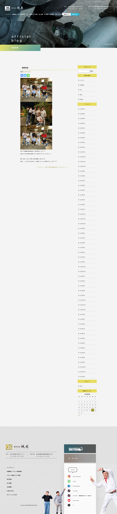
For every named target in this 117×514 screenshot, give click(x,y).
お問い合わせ (58, 14)
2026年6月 (82, 113)
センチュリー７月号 (42, 167)
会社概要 (52, 14)
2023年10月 (82, 223)
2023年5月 (82, 247)
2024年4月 (82, 195)
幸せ (81, 90)
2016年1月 (82, 362)
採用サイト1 (66, 14)
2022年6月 (82, 281)
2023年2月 (82, 262)
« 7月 (79, 415)
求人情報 (46, 14)
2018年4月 (82, 338)
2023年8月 (82, 233)
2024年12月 (82, 156)
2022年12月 (82, 266)
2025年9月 (82, 133)
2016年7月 (82, 352)
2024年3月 (82, 199)
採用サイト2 (75, 14)
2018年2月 (82, 348)
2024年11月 (82, 161)
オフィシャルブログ (12, 495)
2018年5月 (82, 333)
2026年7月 (82, 109)
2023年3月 (82, 257)
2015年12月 (82, 367)
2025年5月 (82, 137)
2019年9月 (82, 324)
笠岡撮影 (82, 85)
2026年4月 (82, 118)
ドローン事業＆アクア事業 (31, 14)
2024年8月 (82, 176)
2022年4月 (82, 290)
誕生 (81, 94)
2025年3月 (82, 147)
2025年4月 (82, 142)
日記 (81, 386)
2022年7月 (82, 276)
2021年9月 (82, 314)
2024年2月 (82, 204)
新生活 (81, 99)
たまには (82, 80)
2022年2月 (82, 295)
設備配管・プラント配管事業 (18, 14)
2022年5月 (82, 285)
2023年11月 (82, 219)
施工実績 (41, 14)
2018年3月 (82, 343)
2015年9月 (82, 376)
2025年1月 (82, 152)
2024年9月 (82, 171)
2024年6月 (82, 185)
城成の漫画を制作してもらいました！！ (59, 167)
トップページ (8, 14)
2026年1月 (82, 128)
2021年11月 (82, 305)
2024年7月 (82, 180)
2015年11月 (82, 371)
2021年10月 (82, 309)
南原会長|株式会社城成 (109, 44)
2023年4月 (82, 252)
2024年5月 (82, 190)
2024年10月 (82, 166)
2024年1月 (82, 209)
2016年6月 (82, 357)
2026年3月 (82, 123)
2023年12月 (82, 214)
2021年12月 (82, 300)
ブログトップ (87, 67)
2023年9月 (82, 228)
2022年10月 (82, 271)
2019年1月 (82, 328)
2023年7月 (82, 238)
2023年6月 (82, 242)
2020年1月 (82, 319)
